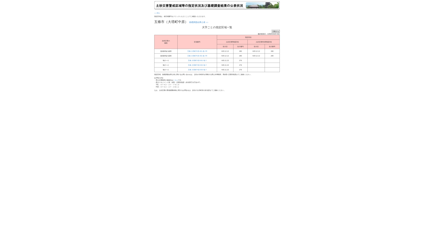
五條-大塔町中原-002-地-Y (197, 65)
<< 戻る (157, 13)
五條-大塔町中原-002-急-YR (197, 56)
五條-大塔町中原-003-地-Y (197, 70)
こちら (175, 80)
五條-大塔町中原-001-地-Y (197, 60)
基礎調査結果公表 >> (198, 22)
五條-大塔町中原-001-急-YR (197, 51)
